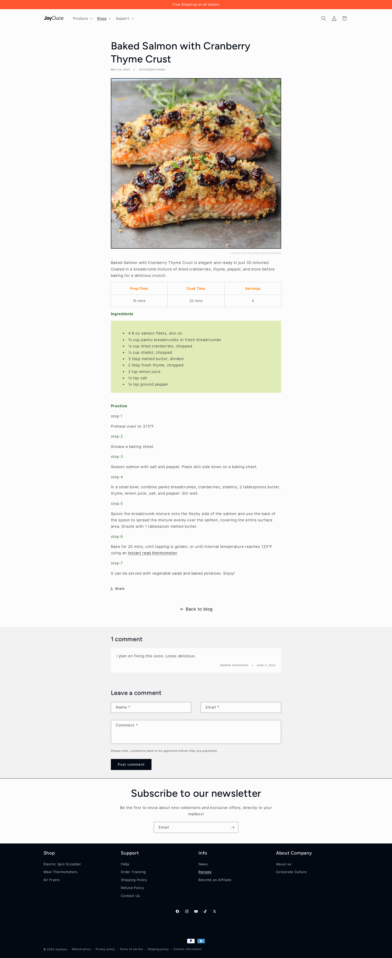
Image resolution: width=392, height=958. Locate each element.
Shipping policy (158, 949)
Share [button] (120, 588)
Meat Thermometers (60, 872)
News (203, 864)
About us (283, 864)
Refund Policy (132, 888)
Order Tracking (133, 872)
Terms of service (131, 949)
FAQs (125, 864)
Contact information (187, 949)
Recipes (205, 872)
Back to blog (199, 609)
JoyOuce (61, 949)
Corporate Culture (291, 872)
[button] (82, 18)
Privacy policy (105, 949)
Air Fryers (51, 880)
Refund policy (81, 949)
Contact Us (130, 896)
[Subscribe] (233, 827)
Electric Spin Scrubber (62, 864)
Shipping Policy (134, 880)
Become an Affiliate (214, 880)
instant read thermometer (152, 553)
